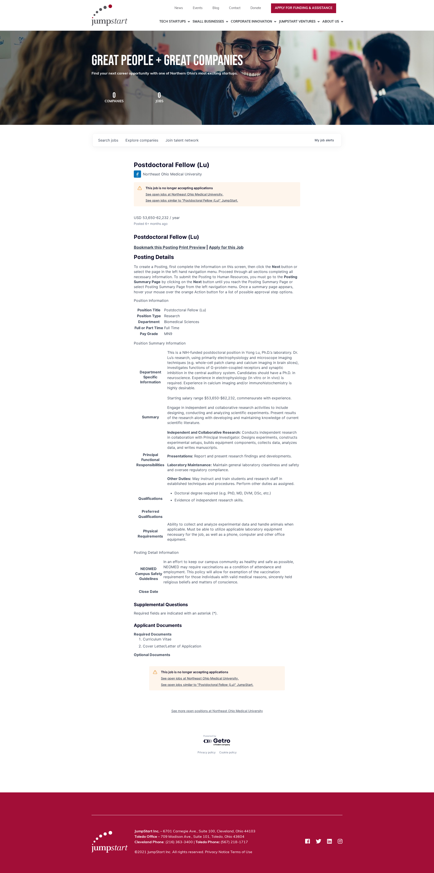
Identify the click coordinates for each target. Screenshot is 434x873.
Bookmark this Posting (156, 247)
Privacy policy (207, 752)
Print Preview (192, 247)
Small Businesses (208, 21)
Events (198, 8)
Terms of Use (241, 852)
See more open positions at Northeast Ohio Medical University (217, 711)
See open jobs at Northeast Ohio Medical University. (184, 194)
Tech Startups (172, 21)
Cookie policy (228, 752)
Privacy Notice (217, 852)
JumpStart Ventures (297, 21)
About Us (330, 21)
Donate (255, 8)
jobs (108, 140)
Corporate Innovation (251, 21)
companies (141, 140)
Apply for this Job (226, 247)
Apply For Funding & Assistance (303, 8)
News (179, 8)
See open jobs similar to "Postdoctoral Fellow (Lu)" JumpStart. (192, 200)
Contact (235, 8)
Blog (215, 8)
